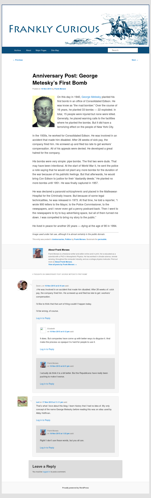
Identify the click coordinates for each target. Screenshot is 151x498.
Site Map (55, 50)
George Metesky (91, 97)
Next (135, 60)
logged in (46, 471)
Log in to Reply (43, 318)
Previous (18, 60)
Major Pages (41, 50)
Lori (37, 402)
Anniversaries (58, 239)
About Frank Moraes (63, 261)
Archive (17, 50)
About (28, 50)
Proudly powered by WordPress (75, 487)
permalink (102, 239)
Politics (68, 239)
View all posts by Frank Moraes (62, 264)
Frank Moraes (60, 89)
